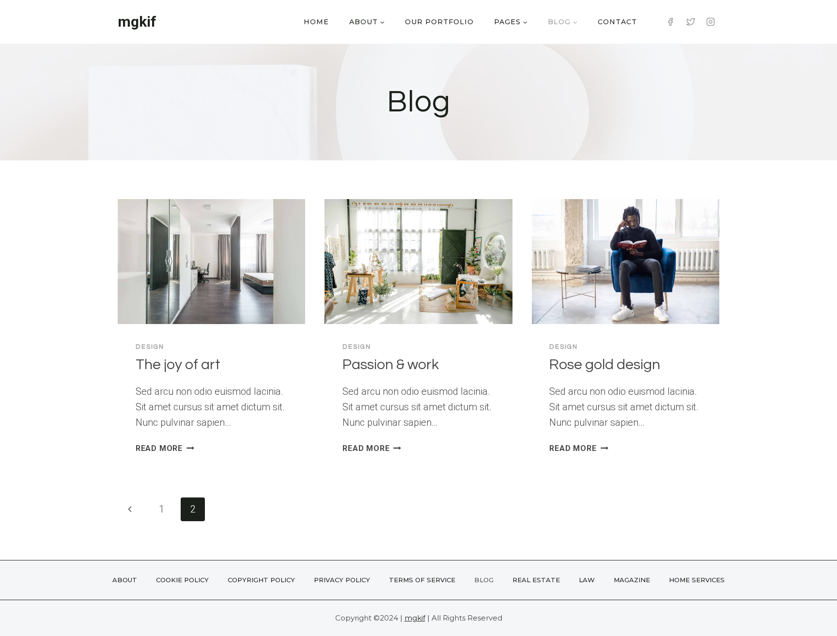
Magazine (632, 580)
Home (316, 21)
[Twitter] (690, 22)
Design (150, 346)
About (124, 580)
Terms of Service (422, 580)
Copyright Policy (261, 580)
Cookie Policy (182, 580)
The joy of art (178, 364)
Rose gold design (604, 364)
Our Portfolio (439, 21)
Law (587, 580)
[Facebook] (670, 22)
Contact (617, 21)
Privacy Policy (342, 580)
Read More (165, 448)
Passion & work (390, 364)
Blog (484, 580)
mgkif (414, 617)
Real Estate (536, 580)
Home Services (697, 580)
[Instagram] (710, 22)
